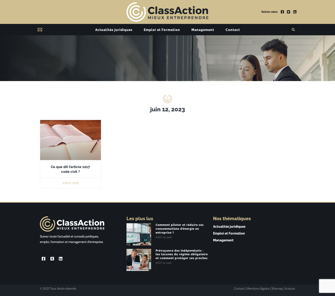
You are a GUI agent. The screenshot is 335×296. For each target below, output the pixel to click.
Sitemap (277, 288)
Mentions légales (258, 288)
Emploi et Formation (162, 30)
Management (202, 30)
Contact (233, 30)
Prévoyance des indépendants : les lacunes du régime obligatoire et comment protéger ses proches (182, 254)
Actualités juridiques (113, 30)
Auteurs (290, 288)
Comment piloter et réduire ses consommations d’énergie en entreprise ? (180, 228)
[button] (293, 29)
